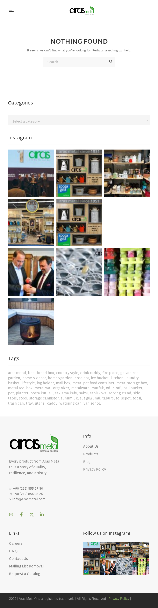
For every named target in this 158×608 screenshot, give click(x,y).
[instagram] (11, 515)
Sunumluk (69, 398)
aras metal (17, 373)
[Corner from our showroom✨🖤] (127, 172)
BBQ (31, 373)
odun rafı (113, 388)
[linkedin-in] (42, 515)
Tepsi (137, 398)
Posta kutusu (41, 393)
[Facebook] (21, 515)
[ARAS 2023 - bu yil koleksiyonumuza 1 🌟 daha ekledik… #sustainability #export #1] (31, 172)
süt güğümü (90, 398)
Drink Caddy (90, 373)
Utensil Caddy (46, 403)
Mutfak (98, 388)
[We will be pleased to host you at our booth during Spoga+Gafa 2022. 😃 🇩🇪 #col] (79, 221)
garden (14, 378)
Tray (29, 403)
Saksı (83, 393)
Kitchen (117, 378)
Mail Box (63, 383)
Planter (22, 393)
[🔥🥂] (31, 320)
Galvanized (129, 373)
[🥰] (79, 172)
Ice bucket (100, 378)
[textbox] (79, 122)
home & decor (34, 378)
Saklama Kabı (66, 393)
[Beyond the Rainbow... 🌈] (127, 271)
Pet (11, 393)
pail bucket (132, 388)
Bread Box (45, 373)
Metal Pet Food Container (93, 383)
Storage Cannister (44, 398)
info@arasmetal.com (28, 500)
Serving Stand (120, 393)
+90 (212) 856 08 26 (27, 494)
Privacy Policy (118, 598)
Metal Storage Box (131, 383)
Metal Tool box (20, 388)
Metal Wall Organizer (52, 388)
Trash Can (16, 403)
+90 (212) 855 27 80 (27, 489)
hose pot (81, 378)
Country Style (67, 373)
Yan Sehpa (92, 403)
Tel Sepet (123, 398)
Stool (23, 398)
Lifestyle (28, 383)
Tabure (108, 398)
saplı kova (98, 393)
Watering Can (70, 403)
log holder (45, 383)
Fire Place (110, 373)
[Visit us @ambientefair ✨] (31, 221)
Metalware (80, 388)
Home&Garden (60, 378)
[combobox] (79, 120)
